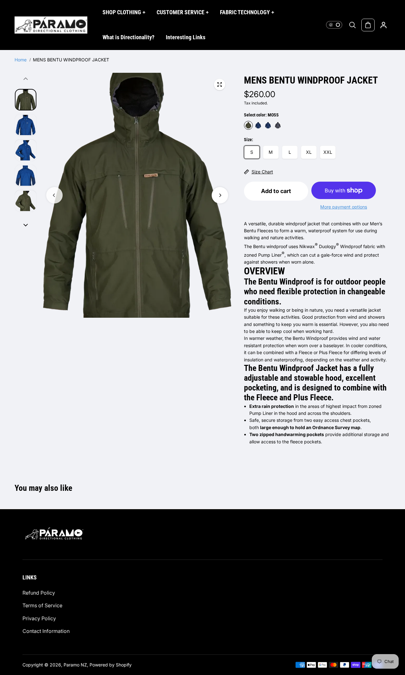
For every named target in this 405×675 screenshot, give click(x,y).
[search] (352, 25)
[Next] (220, 195)
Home (21, 59)
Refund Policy (38, 593)
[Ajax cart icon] (368, 25)
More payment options (343, 206)
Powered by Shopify (111, 664)
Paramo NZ (75, 664)
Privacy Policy (39, 618)
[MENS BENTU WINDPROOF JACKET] (220, 84)
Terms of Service (42, 605)
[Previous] (54, 195)
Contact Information (46, 631)
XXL (327, 152)
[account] (383, 25)
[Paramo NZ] (51, 25)
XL (309, 152)
